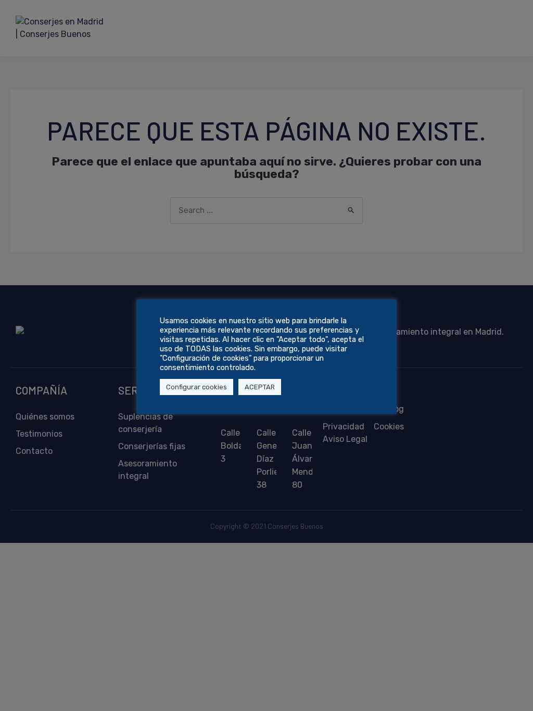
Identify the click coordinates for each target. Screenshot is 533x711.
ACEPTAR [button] (260, 387)
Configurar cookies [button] (196, 387)
